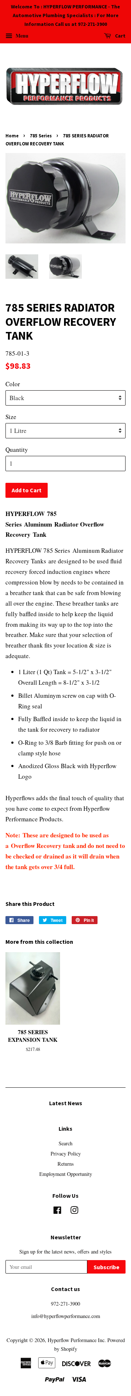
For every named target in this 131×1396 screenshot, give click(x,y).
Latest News (65, 1103)
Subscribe (106, 1267)
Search (65, 1143)
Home (12, 135)
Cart (120, 36)
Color (12, 384)
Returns (65, 1163)
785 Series (41, 135)
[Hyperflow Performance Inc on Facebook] (57, 1211)
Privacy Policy (66, 1153)
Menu (21, 35)
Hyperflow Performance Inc (76, 1340)
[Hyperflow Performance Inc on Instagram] (74, 1211)
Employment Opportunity (65, 1173)
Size (10, 416)
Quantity (16, 449)
